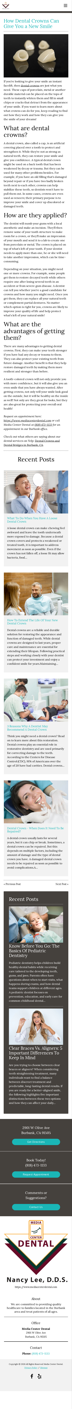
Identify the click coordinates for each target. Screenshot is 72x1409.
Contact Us (36, 1207)
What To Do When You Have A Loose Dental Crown (32, 519)
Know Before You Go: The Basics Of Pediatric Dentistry (34, 950)
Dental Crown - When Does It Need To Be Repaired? (35, 829)
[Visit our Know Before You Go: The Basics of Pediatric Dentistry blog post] (36, 941)
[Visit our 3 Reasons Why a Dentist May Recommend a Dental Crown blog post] (36, 700)
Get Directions (36, 1141)
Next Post (61, 884)
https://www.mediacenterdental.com (27, 420)
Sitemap (44, 1367)
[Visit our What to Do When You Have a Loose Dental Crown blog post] (36, 492)
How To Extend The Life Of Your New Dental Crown (32, 621)
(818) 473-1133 (43, 424)
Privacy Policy (30, 1367)
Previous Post (13, 884)
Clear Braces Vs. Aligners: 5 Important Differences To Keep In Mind (35, 1052)
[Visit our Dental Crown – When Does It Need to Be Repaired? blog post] (36, 801)
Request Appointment (36, 1174)
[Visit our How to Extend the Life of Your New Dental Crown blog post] (36, 594)
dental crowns (30, 85)
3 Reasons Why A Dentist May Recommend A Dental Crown (27, 727)
